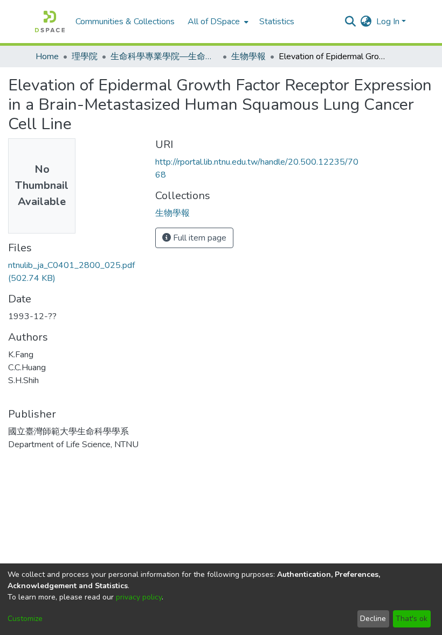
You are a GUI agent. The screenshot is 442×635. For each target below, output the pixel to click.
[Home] (50, 21)
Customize (25, 618)
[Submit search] (350, 21)
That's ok (411, 618)
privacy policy (139, 597)
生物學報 (248, 56)
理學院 (85, 56)
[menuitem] (216, 21)
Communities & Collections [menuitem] (125, 21)
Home (47, 56)
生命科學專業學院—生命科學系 (164, 56)
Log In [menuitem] (387, 21)
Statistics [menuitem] (276, 21)
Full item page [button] (198, 238)
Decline (373, 618)
